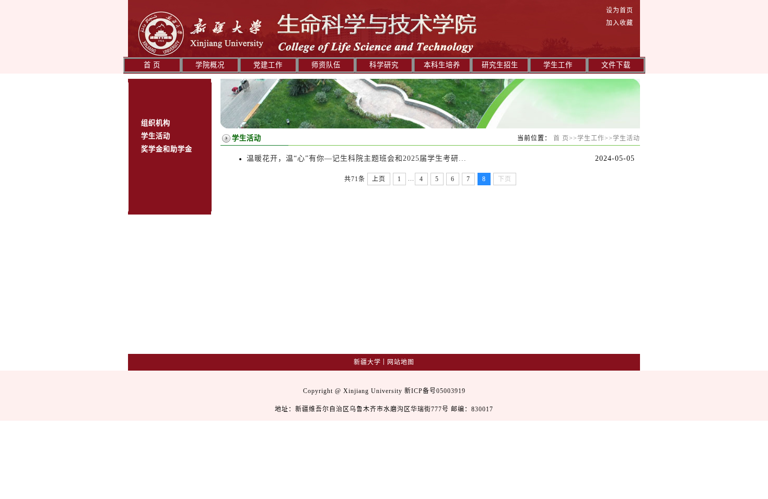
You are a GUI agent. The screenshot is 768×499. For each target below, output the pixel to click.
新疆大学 (367, 362)
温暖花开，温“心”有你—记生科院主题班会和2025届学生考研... (357, 158)
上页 (379, 179)
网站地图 (400, 362)
